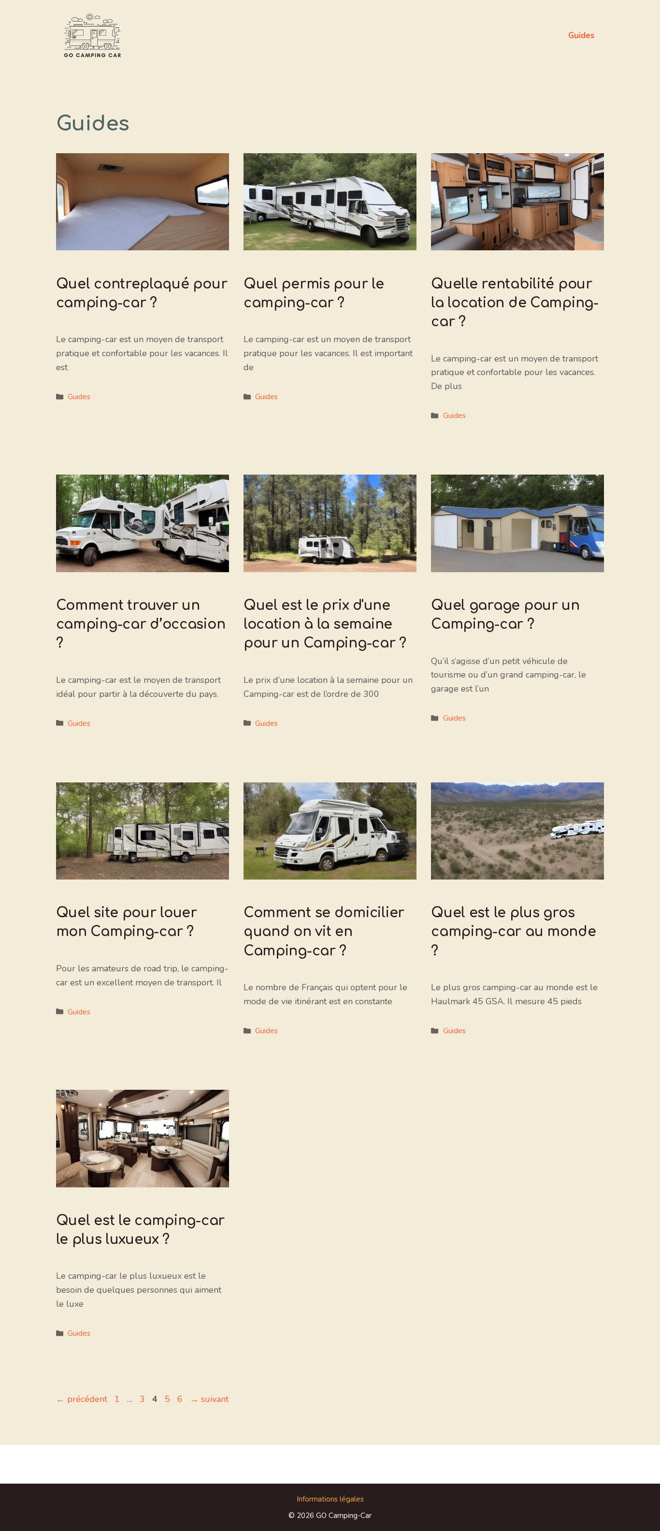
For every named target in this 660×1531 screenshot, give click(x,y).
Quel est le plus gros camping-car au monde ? (513, 931)
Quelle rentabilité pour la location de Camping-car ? (515, 303)
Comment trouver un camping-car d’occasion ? (141, 624)
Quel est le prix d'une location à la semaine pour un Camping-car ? (325, 624)
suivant (209, 1399)
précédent (81, 1399)
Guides (581, 35)
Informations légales (330, 1499)
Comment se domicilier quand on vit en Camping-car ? (324, 931)
